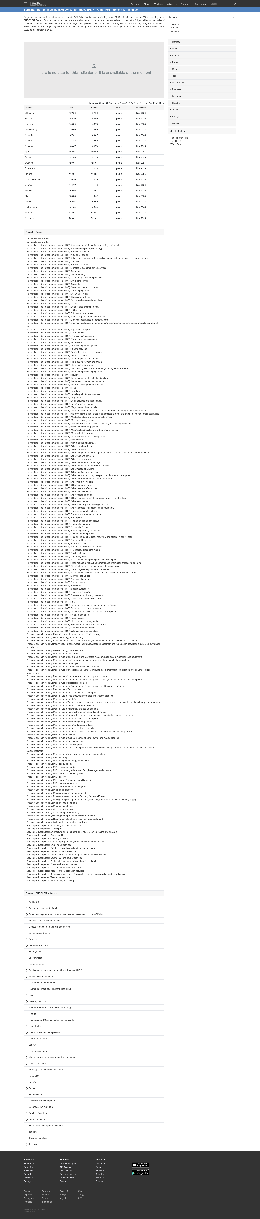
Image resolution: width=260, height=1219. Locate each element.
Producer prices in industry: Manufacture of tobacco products (55, 741)
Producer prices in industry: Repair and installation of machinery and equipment (65, 818)
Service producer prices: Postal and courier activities (52, 864)
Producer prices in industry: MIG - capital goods (49, 763)
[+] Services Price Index (37, 1113)
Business (176, 89)
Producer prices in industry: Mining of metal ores (50, 805)
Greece (28, 201)
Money (175, 69)
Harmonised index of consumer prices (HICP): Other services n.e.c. (59, 501)
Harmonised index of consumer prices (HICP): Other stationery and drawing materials (67, 504)
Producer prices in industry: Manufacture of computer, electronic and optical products (67, 676)
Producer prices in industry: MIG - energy (46, 776)
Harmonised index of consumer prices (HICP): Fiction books (55, 332)
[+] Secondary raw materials (39, 1106)
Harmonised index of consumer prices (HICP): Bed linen (53, 261)
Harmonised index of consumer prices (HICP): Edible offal (54, 309)
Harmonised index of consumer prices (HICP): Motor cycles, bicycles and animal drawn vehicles (72, 429)
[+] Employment (33, 951)
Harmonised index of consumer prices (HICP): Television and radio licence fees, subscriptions (71, 611)
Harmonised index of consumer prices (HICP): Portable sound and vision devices (65, 546)
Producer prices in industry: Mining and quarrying (50, 789)
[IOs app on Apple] (140, 1165)
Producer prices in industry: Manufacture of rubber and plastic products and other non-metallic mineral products (79, 731)
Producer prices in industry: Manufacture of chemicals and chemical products (63, 666)
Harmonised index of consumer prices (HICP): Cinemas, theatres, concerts (62, 287)
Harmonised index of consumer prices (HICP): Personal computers (58, 523)
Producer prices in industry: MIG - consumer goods (51, 767)
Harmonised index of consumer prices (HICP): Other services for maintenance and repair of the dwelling (76, 497)
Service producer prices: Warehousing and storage (51, 880)
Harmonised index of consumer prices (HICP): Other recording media (59, 494)
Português (29, 1198)
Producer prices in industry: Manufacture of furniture (51, 698)
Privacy (99, 1181)
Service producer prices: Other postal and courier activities (54, 857)
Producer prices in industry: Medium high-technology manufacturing (59, 760)
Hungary (29, 123)
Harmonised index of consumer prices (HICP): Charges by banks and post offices (65, 277)
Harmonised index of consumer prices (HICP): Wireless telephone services (62, 630)
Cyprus (28, 184)
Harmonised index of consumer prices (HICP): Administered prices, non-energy (64, 248)
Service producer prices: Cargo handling (46, 835)
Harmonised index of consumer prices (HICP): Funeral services (57, 348)
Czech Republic (32, 179)
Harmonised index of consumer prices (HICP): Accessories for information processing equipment (73, 245)
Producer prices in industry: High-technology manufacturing (55, 637)
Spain (28, 151)
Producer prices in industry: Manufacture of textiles (51, 734)
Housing (175, 102)
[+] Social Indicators (35, 1119)
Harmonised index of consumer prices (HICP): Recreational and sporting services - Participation (72, 559)
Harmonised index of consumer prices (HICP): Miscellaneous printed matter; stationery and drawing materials (79, 423)
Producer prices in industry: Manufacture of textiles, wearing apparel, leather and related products (73, 737)
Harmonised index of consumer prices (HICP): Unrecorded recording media (63, 621)
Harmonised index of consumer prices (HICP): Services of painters (58, 575)
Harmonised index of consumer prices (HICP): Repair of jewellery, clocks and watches (68, 569)
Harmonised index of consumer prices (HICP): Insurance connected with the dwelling (67, 378)
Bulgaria (29, 135)
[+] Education (32, 939)
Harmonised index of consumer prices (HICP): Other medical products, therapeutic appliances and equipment (79, 475)
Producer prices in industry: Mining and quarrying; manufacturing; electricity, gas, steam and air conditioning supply (81, 799)
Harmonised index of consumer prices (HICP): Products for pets (57, 553)
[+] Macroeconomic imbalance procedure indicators (50, 1057)
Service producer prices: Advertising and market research (54, 825)
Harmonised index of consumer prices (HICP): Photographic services (59, 540)
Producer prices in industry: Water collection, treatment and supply (58, 822)
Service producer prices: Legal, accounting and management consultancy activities (66, 854)
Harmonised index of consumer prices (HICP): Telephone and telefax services (64, 608)
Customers (101, 1163)
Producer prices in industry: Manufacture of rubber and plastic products (60, 728)
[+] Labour (31, 1044)
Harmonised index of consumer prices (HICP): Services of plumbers (59, 579)
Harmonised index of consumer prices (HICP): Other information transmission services (68, 465)
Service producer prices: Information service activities (52, 851)
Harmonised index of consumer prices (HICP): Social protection (57, 582)
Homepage (29, 1163)
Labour (175, 55)
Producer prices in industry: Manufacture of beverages (52, 663)
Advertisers (101, 1174)
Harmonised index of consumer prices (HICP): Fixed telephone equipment (62, 339)
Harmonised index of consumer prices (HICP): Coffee (52, 303)
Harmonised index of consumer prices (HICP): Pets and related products (61, 533)
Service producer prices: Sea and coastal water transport (54, 867)
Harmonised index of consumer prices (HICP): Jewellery (53, 391)
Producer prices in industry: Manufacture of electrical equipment (57, 682)
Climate (175, 123)
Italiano (45, 1194)
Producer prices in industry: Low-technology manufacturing (55, 650)
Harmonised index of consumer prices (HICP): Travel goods (55, 617)
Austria (28, 140)
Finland (28, 173)
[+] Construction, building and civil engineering (48, 926)
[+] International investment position (43, 1032)
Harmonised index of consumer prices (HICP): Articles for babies (57, 254)
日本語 (81, 1194)
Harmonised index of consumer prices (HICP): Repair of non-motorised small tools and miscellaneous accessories (81, 572)
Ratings (27, 1181)
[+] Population (32, 1075)
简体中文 (82, 1191)
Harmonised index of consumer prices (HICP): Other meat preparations (60, 468)
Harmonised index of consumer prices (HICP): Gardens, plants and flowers (62, 358)
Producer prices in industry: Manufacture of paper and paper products (60, 724)
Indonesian (47, 1201)
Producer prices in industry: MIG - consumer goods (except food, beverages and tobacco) (69, 770)
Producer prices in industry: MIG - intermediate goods (52, 783)
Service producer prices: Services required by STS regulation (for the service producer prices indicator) (76, 874)
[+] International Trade (36, 1038)
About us (100, 1177)
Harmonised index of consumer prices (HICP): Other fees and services (60, 455)
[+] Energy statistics (35, 957)
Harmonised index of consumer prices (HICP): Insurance (54, 374)
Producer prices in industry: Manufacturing (47, 757)
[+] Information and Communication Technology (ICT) (51, 1019)
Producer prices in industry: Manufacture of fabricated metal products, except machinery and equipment (76, 686)
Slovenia (29, 146)
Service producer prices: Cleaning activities (47, 838)
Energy (175, 116)
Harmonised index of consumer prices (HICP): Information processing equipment (65, 371)
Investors (100, 1170)
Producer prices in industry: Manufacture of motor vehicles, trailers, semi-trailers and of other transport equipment (80, 715)
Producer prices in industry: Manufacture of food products (54, 689)
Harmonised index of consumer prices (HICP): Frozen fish (54, 342)
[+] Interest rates (33, 1026)
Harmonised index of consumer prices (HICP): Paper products (56, 517)
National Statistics (179, 137)
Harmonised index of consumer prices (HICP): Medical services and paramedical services (69, 416)
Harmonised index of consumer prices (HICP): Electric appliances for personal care (66, 316)
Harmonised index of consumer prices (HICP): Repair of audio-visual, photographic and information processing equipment (85, 562)
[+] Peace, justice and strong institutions (45, 1069)
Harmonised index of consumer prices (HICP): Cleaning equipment (59, 290)
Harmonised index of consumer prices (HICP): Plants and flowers (58, 543)
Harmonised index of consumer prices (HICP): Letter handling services (60, 403)
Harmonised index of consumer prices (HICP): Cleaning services (57, 293)
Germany (29, 157)
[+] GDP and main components (40, 982)
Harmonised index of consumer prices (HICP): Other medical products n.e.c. (63, 472)
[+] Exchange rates (35, 963)
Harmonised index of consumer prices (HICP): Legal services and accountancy (64, 400)
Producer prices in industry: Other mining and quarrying (53, 812)
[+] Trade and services (36, 1137)
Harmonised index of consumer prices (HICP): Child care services (58, 280)
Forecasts (28, 1177)
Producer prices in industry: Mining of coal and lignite (52, 802)
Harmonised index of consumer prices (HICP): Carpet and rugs (57, 274)
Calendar (174, 24)
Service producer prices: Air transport (44, 828)
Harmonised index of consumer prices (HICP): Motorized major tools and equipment (67, 436)
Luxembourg (31, 129)
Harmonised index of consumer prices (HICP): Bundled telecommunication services (66, 267)
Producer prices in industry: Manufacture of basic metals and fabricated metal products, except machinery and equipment (84, 656)
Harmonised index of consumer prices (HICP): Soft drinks (54, 585)
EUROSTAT (105, 23)
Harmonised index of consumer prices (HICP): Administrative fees (58, 251)
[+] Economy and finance (38, 932)
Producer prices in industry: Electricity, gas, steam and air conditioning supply (63, 634)
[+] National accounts (36, 1063)
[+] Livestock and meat (36, 1050)
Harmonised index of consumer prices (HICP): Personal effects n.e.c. (59, 527)
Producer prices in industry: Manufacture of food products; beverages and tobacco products (70, 695)
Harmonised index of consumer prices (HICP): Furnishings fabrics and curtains (64, 352)
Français (28, 1201)
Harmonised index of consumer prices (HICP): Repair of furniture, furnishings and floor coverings (73, 566)
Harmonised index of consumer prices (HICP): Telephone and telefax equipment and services (71, 604)
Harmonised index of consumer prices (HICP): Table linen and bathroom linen (64, 598)
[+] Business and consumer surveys (43, 920)
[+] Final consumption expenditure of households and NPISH (55, 970)
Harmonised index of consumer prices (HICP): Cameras (53, 271)
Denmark (29, 218)
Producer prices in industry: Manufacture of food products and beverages (61, 692)
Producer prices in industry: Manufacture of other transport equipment (59, 721)
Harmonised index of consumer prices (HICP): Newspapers (55, 439)
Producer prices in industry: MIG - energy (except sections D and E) (59, 780)
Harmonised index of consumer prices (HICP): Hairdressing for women (60, 365)
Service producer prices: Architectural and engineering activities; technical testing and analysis (72, 831)
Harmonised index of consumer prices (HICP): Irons (51, 387)
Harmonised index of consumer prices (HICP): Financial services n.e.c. (60, 335)
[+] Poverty (31, 1082)
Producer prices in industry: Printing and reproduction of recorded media (61, 815)
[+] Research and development (40, 1100)
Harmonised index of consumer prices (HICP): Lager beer (54, 397)
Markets (175, 41)
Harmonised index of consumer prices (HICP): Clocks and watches (58, 297)
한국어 (81, 1198)
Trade (174, 75)
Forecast (174, 27)
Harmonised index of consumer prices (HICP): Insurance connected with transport (66, 381)
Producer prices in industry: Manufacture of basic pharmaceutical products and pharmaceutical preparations (78, 660)
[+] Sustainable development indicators (44, 1125)
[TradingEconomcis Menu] (26, 3)
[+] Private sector (34, 1094)
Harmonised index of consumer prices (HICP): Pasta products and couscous (63, 520)
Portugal (29, 212)
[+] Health (30, 995)
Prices (174, 62)
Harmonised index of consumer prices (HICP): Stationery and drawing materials (65, 595)
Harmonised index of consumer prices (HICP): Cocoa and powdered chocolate (64, 300)
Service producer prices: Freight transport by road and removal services (61, 848)
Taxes (174, 109)
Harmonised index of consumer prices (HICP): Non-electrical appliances (61, 442)
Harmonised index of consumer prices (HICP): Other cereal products (59, 446)
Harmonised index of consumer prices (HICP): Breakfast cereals (57, 264)
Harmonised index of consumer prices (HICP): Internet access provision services (65, 384)
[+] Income (31, 1013)
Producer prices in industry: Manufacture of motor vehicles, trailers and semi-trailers (66, 711)
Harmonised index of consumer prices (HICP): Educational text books (60, 313)
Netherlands (31, 207)
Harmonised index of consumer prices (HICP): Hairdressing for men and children (65, 361)
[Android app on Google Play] (140, 1172)
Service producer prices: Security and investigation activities (55, 870)
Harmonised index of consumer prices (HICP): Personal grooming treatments (63, 530)
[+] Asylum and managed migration (42, 908)
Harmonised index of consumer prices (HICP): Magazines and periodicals (62, 407)
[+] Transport (32, 1144)
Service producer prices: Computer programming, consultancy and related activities (66, 841)
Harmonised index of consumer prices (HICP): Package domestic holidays (62, 510)
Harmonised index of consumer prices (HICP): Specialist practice (58, 588)
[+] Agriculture (32, 901)
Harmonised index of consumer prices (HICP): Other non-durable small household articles (69, 478)
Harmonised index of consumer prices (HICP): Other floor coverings (59, 459)
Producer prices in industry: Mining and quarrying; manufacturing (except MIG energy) (67, 796)
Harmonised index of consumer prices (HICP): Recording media (57, 556)
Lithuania (29, 112)
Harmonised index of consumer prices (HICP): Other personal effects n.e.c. (62, 488)
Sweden (29, 162)
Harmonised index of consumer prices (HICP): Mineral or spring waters (60, 420)
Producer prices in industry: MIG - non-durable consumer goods (57, 786)
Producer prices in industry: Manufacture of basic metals (53, 653)
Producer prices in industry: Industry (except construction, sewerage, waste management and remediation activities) (82, 640)
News (173, 34)
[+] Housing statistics (36, 1001)
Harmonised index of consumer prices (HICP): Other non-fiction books (60, 481)
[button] (235, 4)
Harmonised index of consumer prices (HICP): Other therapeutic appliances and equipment (70, 507)
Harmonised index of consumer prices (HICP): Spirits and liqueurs (58, 591)
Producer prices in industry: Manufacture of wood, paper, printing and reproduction (66, 754)
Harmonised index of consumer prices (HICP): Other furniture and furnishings (63, 462)
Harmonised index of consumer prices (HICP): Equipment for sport (58, 329)
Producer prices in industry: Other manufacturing (50, 809)
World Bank (176, 144)
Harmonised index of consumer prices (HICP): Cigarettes (54, 284)
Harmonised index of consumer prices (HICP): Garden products (57, 355)
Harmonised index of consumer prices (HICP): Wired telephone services (61, 627)
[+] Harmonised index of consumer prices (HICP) (49, 988)
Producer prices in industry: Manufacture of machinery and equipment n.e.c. (63, 708)
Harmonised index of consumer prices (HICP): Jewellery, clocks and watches (63, 394)
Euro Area (30, 168)
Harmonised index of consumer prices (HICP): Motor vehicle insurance (60, 433)
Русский (64, 1191)
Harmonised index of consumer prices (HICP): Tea (51, 601)
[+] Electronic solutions (37, 945)
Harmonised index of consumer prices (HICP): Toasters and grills (58, 614)
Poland (28, 118)
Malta (27, 195)
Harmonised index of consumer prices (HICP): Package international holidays (64, 514)
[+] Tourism (31, 1131)
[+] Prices (30, 1088)
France (28, 190)
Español (28, 1194)
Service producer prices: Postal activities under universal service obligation (62, 861)
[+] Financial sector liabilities (39, 976)
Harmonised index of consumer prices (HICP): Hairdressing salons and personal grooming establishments (77, 368)
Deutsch (46, 1191)
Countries (28, 1167)
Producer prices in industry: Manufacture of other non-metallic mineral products (64, 718)
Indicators (174, 30)
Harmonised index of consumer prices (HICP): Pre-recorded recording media (63, 549)
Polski (45, 1198)
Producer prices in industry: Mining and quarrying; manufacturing (57, 792)
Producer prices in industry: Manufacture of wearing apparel (55, 744)
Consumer (176, 96)
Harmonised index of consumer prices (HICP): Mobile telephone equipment (62, 426)
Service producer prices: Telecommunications (48, 877)
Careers (99, 1167)
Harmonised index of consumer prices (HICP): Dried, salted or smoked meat (63, 306)
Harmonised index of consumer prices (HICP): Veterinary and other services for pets (67, 624)
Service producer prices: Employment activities (49, 844)
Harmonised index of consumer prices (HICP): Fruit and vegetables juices (62, 345)
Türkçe (63, 1194)
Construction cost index (38, 238)
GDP (174, 48)
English (27, 1191)
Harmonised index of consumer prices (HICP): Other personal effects (59, 485)
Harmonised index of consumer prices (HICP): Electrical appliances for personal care (67, 319)
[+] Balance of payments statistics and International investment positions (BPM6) (64, 914)
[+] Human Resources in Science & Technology (48, 1007)
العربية (63, 1198)
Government (177, 82)
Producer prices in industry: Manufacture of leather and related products (61, 705)
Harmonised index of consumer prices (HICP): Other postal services (59, 491)
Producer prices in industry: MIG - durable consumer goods (55, 773)
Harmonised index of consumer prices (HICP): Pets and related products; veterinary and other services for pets (79, 536)
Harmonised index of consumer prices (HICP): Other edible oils (57, 449)
